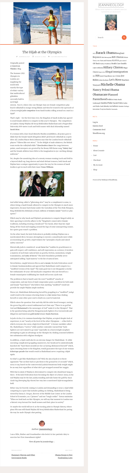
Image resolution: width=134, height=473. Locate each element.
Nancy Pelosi (101, 89)
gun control (122, 60)
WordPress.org (99, 133)
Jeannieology (111, 5)
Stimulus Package (123, 106)
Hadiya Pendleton (105, 63)
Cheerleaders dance (45, 145)
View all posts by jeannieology (42, 442)
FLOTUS (115, 60)
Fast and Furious (106, 61)
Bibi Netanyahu (106, 57)
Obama (114, 89)
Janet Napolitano (106, 76)
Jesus (118, 76)
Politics (110, 99)
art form (41, 247)
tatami (47, 263)
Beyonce (97, 57)
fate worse (52, 295)
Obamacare (100, 94)
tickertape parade (17, 351)
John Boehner (104, 80)
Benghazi (120, 53)
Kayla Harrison (52, 314)
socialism (114, 106)
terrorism (96, 109)
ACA (94, 53)
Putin (115, 99)
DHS (98, 60)
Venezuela (114, 109)
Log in (95, 122)
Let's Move (115, 79)
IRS (94, 76)
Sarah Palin (118, 103)
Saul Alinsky (104, 106)
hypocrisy (102, 72)
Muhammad (22, 308)
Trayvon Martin (105, 109)
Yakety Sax (67, 148)
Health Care (116, 64)
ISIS (97, 75)
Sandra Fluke (107, 103)
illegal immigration (116, 71)
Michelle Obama (113, 84)
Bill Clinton (118, 57)
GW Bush (96, 64)
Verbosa (104, 180)
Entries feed (98, 126)
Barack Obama (106, 53)
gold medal (34, 314)
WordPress (113, 180)
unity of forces (31, 256)
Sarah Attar (14, 129)
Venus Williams (47, 167)
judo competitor (29, 111)
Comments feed (99, 130)
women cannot (55, 211)
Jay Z (114, 76)
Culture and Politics (59, 56)
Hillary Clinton (113, 67)
